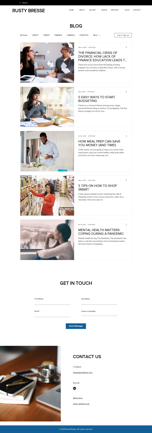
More (95, 35)
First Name (38, 299)
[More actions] (127, 47)
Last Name (85, 299)
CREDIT (35, 35)
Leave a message (88, 311)
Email (36, 311)
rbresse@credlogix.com (82, 373)
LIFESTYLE (84, 35)
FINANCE (58, 35)
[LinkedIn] (74, 388)
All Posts (23, 35)
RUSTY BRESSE (28, 10)
